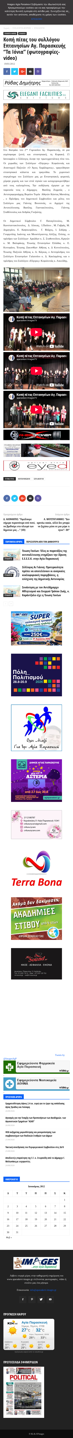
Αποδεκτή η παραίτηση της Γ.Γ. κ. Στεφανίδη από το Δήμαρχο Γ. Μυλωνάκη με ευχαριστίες (35, 1159)
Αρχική (6, 28)
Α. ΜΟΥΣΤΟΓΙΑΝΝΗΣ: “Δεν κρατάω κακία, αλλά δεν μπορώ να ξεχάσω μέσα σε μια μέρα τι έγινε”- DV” (53, 524)
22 (64, 1219)
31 (17, 1232)
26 (36, 1226)
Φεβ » (9, 1237)
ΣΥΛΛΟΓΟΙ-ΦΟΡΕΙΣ (22, 28)
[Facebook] (22, 1299)
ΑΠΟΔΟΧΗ (36, 19)
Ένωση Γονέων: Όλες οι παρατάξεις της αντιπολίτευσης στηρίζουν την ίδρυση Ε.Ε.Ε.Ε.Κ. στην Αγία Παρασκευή (44, 555)
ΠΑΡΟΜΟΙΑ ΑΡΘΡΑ (13, 541)
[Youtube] (50, 1299)
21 (55, 1219)
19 (36, 1219)
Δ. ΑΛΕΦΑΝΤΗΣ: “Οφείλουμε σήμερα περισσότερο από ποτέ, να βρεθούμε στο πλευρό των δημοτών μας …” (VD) (19, 524)
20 (45, 1219)
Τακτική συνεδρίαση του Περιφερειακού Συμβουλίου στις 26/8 (34, 1147)
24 (17, 1226)
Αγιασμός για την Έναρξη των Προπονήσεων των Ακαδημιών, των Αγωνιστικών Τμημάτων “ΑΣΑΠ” (35, 1119)
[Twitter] (41, 1299)
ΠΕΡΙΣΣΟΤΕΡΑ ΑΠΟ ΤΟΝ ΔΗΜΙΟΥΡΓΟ (42, 541)
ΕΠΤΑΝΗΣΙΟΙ (24, 479)
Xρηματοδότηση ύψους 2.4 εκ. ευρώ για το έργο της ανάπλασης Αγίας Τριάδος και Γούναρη (35, 1105)
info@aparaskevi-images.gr (43, 1290)
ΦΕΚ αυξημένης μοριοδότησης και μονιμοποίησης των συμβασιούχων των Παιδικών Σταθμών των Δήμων (30, 1133)
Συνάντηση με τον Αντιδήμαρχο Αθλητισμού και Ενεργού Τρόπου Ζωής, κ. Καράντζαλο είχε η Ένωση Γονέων (46, 591)
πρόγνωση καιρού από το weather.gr (29, 1352)
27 (45, 1226)
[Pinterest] (32, 1299)
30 (8, 1232)
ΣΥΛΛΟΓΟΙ (39, 28)
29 (64, 1226)
